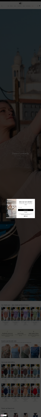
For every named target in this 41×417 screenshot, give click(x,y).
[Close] (34, 199)
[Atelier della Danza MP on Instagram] (25, 216)
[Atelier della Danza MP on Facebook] (24, 216)
